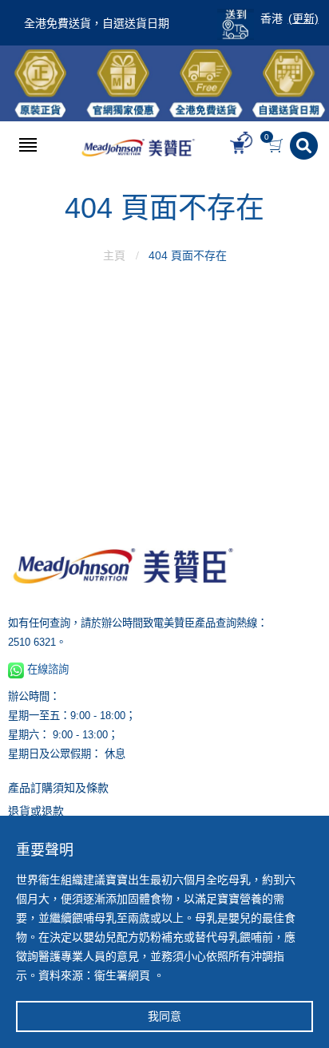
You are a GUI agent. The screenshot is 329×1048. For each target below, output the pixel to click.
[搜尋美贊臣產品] (305, 146)
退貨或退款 (36, 811)
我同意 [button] (164, 1016)
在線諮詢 (46, 669)
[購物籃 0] (277, 145)
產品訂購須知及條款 (58, 787)
